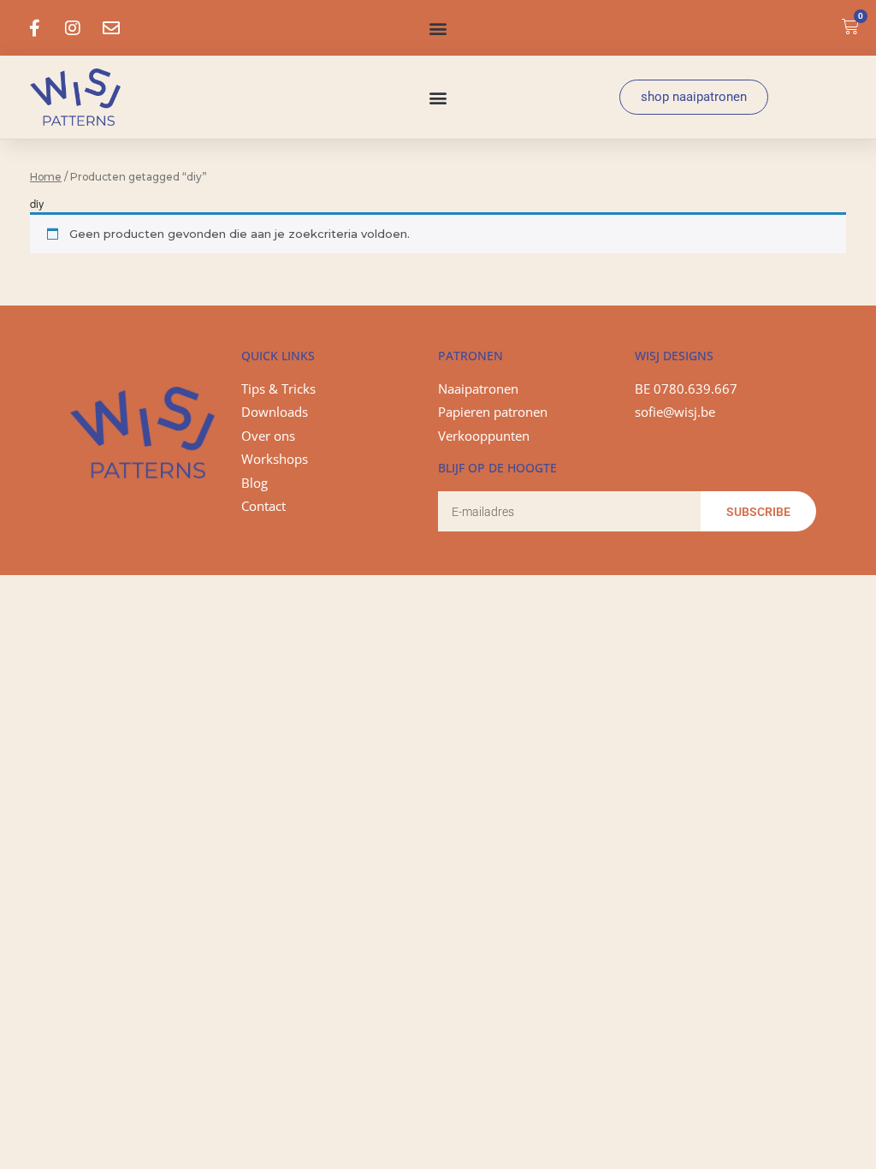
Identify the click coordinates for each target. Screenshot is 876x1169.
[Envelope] (111, 28)
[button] (437, 28)
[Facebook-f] (34, 28)
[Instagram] (73, 28)
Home (46, 176)
